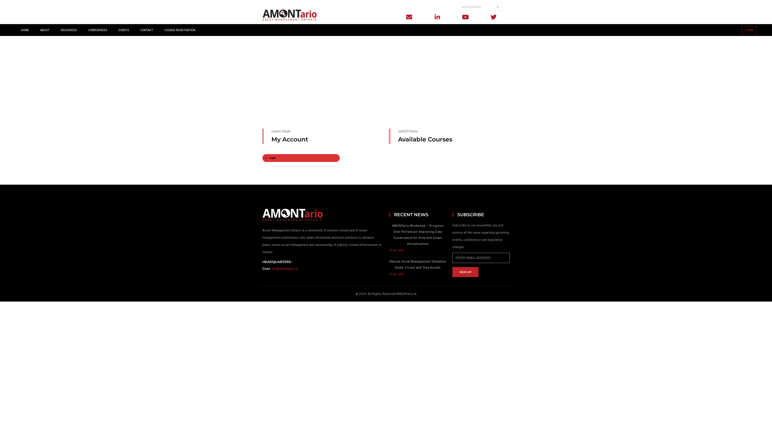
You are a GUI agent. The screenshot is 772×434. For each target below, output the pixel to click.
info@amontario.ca (284, 269)
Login (272, 158)
